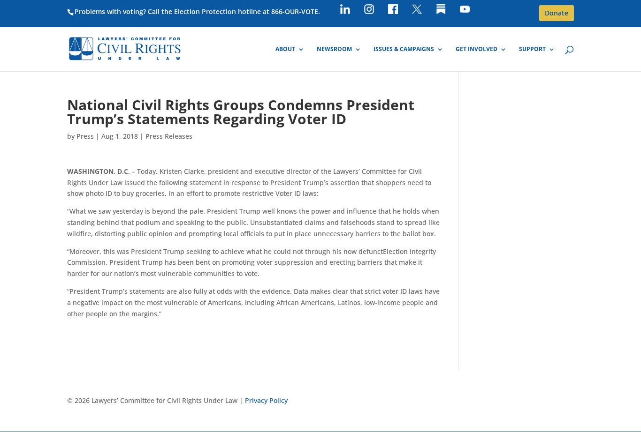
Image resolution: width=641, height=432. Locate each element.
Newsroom (334, 49)
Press (85, 136)
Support (532, 49)
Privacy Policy (266, 400)
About (285, 49)
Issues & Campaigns (404, 49)
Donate (556, 12)
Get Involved (476, 49)
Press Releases (168, 136)
